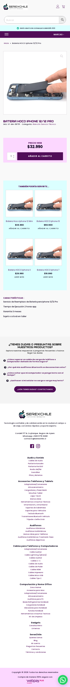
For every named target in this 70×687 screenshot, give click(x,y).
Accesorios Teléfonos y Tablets (35, 481)
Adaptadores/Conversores (35, 484)
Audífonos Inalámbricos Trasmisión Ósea (35, 537)
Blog (35, 640)
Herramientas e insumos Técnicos (35, 502)
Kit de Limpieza (35, 617)
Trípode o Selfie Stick (36, 519)
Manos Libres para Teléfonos (35, 534)
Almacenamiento (35, 487)
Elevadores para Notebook (35, 608)
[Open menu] (7, 34)
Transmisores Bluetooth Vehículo (35, 516)
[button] (63, 7)
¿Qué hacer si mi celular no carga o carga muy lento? (37, 380)
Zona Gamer (35, 587)
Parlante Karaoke (35, 463)
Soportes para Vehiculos (35, 511)
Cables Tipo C (36, 578)
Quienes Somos (35, 638)
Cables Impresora (35, 572)
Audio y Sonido (35, 457)
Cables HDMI (35, 569)
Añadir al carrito (40, 156)
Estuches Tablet (35, 493)
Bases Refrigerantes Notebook (36, 602)
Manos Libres (35, 499)
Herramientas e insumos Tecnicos (35, 614)
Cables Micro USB (35, 575)
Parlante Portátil (35, 466)
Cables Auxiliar (35, 558)
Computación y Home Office (36, 584)
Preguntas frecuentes (35, 646)
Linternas (36, 628)
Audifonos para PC (36, 599)
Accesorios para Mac (35, 590)
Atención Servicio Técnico (44, 124)
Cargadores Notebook (35, 605)
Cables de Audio (35, 461)
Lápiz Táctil (35, 496)
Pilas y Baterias (35, 475)
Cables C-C (36, 561)
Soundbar (35, 472)
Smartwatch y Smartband (35, 505)
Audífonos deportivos (36, 540)
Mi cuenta (35, 643)
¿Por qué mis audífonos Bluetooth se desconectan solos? (36, 367)
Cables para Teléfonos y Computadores (35, 546)
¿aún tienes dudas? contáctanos (35, 389)
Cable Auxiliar (36, 552)
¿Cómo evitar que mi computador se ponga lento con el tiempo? (35, 374)
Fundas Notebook (35, 611)
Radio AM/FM (35, 469)
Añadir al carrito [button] (19, 228)
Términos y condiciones (36, 652)
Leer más (19, 277)
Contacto (35, 649)
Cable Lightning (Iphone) (36, 555)
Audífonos (35, 525)
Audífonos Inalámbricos (35, 531)
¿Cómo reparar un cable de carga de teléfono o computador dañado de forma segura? (31, 360)
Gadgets (35, 622)
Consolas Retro (35, 626)
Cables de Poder (36, 567)
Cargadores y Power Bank (35, 490)
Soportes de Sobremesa (36, 508)
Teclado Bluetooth (36, 513)
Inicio (6, 43)
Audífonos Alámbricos (35, 528)
